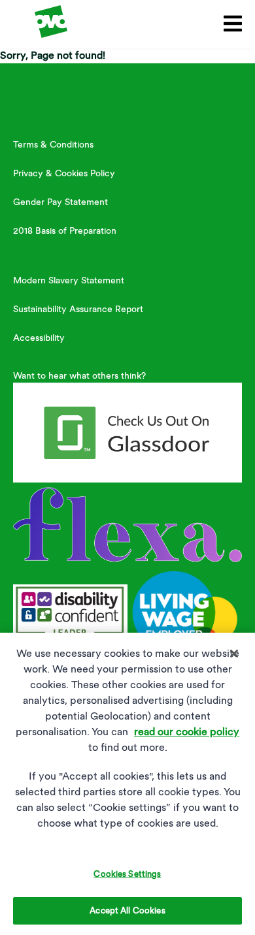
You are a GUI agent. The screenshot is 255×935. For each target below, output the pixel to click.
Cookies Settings (127, 874)
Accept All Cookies (127, 910)
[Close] (234, 653)
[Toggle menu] (230, 23)
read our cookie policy (186, 731)
